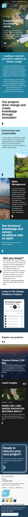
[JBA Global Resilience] (11, 500)
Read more (14, 31)
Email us (14, 1)
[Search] (25, 6)
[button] (2, 342)
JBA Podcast (19, 487)
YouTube (11, 487)
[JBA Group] (3, 500)
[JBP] (15, 500)
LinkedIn (4, 487)
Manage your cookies (7, 510)
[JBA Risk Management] (7, 500)
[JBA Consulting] (4, 5)
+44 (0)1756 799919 (21, 1)
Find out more (14, 366)
